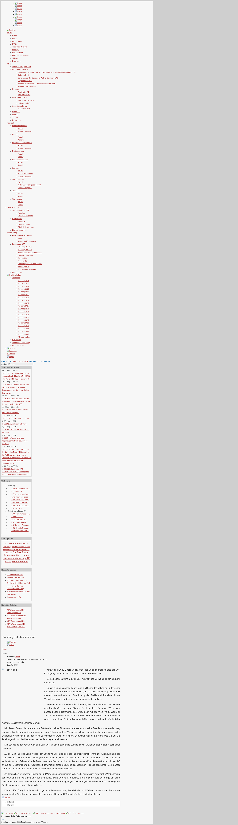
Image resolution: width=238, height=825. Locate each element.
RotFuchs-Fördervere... (20, 505)
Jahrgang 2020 (23, 298)
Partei (14, 36)
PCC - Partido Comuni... (20, 528)
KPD (27, 558)
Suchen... (4, 364)
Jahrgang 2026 (23, 281)
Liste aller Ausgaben (25, 216)
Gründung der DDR (25, 250)
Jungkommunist (24, 109)
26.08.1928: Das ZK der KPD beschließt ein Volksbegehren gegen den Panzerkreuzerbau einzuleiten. (15, 472)
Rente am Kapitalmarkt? (16, 577)
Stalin (6, 544)
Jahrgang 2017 (23, 306)
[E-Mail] (10, 645)
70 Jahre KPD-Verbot (15, 575)
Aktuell (20, 129)
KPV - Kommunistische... (20, 514)
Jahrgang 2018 (23, 303)
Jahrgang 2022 (23, 292)
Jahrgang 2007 (23, 334)
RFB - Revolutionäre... (19, 503)
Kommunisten (16, 543)
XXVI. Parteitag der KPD (16, 627)
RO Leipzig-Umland (25, 174)
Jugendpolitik (23, 261)
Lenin (10, 558)
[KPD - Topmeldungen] (75, 813)
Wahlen (15, 115)
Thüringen (16, 191)
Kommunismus (20, 561)
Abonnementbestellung (21, 343)
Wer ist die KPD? (24, 92)
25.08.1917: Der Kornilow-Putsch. (14, 424)
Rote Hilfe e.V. (16, 508)
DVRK (14, 44)
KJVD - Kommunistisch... (20, 494)
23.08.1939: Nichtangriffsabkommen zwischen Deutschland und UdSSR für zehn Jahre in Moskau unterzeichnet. (16, 376)
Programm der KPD (25, 81)
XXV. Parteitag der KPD (16, 621)
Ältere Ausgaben (24, 337)
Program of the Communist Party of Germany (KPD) (37, 83)
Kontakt (20, 140)
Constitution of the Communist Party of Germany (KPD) (38, 78)
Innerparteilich (17, 272)
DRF (14, 549)
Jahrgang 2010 (23, 326)
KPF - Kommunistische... (20, 489)
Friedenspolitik (23, 267)
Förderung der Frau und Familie (30, 264)
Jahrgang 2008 (23, 331)
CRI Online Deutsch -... (20, 522)
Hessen (15, 134)
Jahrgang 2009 (23, 329)
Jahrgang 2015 (23, 312)
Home (15, 361)
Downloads (16, 120)
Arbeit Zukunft (16, 491)
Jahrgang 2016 (23, 309)
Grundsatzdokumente (20, 69)
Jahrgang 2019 (23, 300)
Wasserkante (17, 199)
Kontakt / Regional (25, 131)
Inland (14, 38)
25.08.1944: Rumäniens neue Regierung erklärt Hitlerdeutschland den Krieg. (15, 441)
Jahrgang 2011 (23, 323)
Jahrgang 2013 (23, 317)
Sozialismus (18, 558)
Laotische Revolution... (20, 531)
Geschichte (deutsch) (26, 100)
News (20, 238)
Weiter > (11, 805)
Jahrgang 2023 (23, 289)
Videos (14, 58)
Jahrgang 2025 (23, 283)
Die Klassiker (17, 219)
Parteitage (16, 112)
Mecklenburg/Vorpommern (22, 143)
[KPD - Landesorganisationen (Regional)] (49, 813)
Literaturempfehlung (19, 230)
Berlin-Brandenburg (19, 126)
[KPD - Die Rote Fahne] (23, 813)
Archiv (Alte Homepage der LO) (29, 185)
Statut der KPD (23, 75)
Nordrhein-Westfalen (20, 160)
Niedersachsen (18, 151)
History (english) (24, 103)
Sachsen (15, 168)
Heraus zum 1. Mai (14, 597)
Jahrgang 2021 (23, 295)
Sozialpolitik (22, 258)
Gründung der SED (25, 247)
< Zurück (11, 802)
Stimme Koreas (17, 517)
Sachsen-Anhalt (18, 179)
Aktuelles (21, 213)
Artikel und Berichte (19, 47)
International (17, 41)
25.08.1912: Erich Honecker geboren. (16, 418)
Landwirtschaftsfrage (25, 255)
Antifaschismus (21, 555)
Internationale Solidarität (27, 269)
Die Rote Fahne (20, 552)
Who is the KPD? (24, 95)
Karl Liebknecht (18, 547)
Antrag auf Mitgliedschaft (21, 67)
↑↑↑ (2, 819)
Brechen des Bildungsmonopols (30, 253)
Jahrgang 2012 (23, 320)
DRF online (16, 340)
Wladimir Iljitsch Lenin (26, 227)
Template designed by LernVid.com (34, 822)
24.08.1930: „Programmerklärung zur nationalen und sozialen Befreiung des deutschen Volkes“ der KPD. (16, 401)
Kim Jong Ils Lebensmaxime (18, 637)
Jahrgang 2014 (23, 314)
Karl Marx (21, 221)
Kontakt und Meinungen (27, 241)
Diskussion (16, 61)
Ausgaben (16, 278)
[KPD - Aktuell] (7, 813)
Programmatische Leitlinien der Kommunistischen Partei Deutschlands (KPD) (46, 72)
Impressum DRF (18, 345)
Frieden (21, 549)
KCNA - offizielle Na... (19, 520)
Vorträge (15, 50)
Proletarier (8, 555)
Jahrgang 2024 (23, 286)
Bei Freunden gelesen (20, 55)
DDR (10, 550)
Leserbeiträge (17, 53)
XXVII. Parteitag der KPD (16, 624)
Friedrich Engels (24, 224)
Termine (15, 117)
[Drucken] (11, 642)
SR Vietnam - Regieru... (20, 525)
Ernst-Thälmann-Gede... (20, 497)
